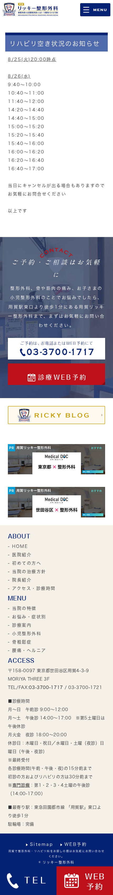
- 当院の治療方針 (27, 571)
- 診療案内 (20, 625)
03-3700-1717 (46, 687)
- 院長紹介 (20, 580)
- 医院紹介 (20, 555)
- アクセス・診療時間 (32, 588)
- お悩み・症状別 (27, 617)
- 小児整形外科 (24, 633)
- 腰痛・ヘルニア (27, 650)
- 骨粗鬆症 (20, 642)
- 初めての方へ (24, 563)
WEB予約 (75, 844)
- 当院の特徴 (22, 608)
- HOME (18, 546)
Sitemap (41, 844)
